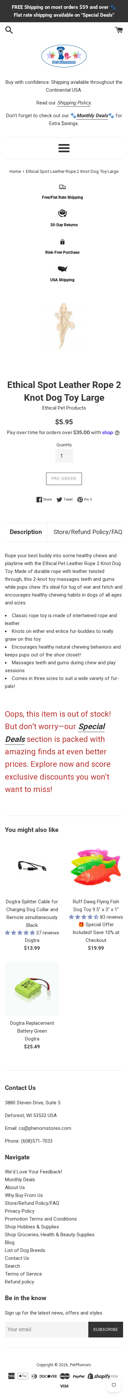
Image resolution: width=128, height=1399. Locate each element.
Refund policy (19, 1282)
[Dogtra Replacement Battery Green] (32, 989)
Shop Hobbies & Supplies (32, 1227)
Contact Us (17, 1258)
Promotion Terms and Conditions (41, 1219)
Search (12, 1266)
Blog (9, 1242)
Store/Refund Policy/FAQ (87, 532)
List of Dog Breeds (25, 1250)
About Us (15, 1187)
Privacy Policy (19, 1211)
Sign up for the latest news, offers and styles (53, 1313)
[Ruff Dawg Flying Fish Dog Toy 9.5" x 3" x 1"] (96, 867)
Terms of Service (23, 1274)
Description (26, 532)
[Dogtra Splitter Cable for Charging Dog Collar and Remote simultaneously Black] (32, 867)
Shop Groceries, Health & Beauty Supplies (50, 1235)
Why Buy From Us (24, 1195)
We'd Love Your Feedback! (33, 1172)
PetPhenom (80, 1365)
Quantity (64, 445)
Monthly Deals (20, 1180)
